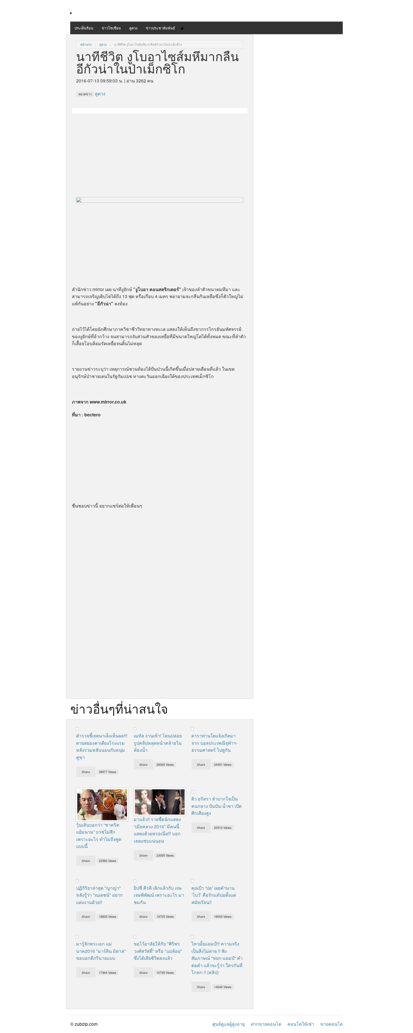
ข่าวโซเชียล (111, 28)
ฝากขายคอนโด (266, 1024)
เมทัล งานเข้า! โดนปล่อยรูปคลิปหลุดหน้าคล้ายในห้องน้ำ (158, 742)
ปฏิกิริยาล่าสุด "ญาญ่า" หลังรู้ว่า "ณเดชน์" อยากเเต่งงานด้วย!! (99, 895)
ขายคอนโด (331, 1024)
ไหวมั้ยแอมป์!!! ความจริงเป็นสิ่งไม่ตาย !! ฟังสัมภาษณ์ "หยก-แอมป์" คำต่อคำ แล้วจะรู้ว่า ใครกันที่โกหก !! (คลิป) (217, 958)
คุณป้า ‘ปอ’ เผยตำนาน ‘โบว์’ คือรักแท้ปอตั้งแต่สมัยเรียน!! (213, 895)
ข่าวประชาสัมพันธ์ (160, 28)
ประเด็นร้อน (83, 28)
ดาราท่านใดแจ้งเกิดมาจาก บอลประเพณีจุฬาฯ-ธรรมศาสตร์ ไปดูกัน (214, 742)
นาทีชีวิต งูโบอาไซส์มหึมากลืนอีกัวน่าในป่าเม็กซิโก (148, 44)
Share (86, 771)
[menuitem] (86, 44)
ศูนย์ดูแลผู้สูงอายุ (228, 1024)
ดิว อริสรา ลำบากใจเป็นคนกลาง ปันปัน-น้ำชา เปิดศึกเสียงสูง (216, 805)
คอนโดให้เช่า (300, 1024)
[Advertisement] (159, 153)
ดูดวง (133, 28)
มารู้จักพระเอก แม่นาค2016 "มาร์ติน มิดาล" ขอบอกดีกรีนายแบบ (101, 950)
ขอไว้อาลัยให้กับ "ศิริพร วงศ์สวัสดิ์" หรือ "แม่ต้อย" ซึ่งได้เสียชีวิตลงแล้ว (158, 950)
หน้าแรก (86, 44)
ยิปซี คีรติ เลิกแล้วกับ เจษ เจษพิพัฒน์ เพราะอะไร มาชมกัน (159, 895)
